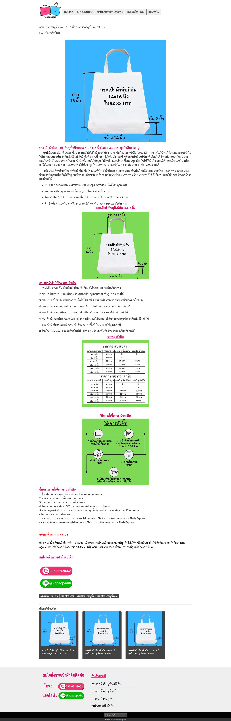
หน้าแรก (68, 12)
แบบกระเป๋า (84, 12)
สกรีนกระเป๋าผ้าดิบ (102, 705)
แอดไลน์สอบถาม (135, 12)
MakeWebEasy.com (119, 720)
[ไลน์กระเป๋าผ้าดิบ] (56, 583)
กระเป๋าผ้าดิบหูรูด (102, 698)
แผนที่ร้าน (154, 12)
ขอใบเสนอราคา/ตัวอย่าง (110, 12)
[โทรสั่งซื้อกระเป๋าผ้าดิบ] (56, 570)
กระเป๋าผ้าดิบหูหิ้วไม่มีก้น (106, 684)
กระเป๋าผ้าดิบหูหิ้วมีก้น (104, 691)
